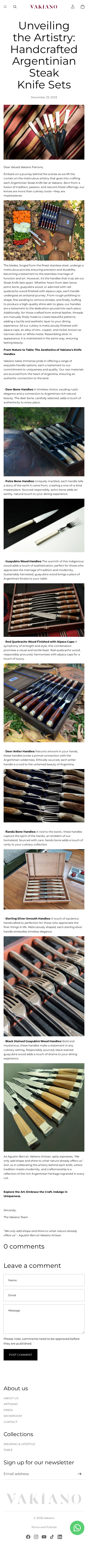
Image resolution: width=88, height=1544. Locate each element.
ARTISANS (11, 1404)
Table (8, 1450)
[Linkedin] (60, 1537)
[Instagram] (36, 1537)
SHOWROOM (13, 1416)
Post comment (20, 1354)
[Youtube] (44, 1537)
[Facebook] (28, 1537)
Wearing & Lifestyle (19, 1444)
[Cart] (83, 7)
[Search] (15, 7)
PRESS (8, 1410)
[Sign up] (79, 1474)
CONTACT (10, 1422)
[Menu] (5, 7)
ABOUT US (11, 1398)
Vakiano (49, 1518)
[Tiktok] (52, 1537)
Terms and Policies (44, 1527)
